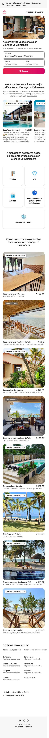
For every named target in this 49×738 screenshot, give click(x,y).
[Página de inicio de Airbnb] (4, 12)
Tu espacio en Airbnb (34, 12)
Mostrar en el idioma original (15, 5)
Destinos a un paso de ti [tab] (12, 650)
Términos (28, 727)
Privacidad (19, 727)
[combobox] (24, 56)
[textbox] (13, 64)
